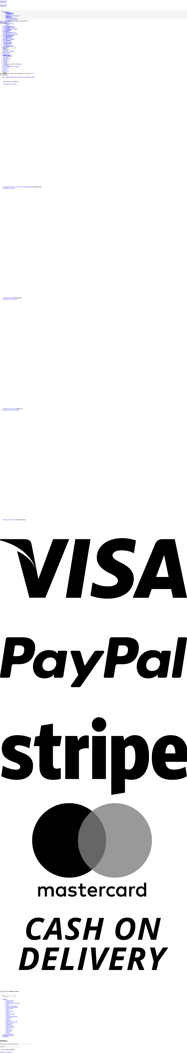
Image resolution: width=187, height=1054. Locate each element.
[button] (3, 22)
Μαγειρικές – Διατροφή (12, 34)
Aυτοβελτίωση (9, 14)
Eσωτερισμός (6, 28)
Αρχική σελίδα (3, 21)
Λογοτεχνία (6, 50)
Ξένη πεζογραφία (10, 39)
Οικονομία (5, 57)
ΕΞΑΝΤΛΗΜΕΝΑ (7, 36)
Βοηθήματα (6, 31)
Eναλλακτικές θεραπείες (12, 19)
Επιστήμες (5, 38)
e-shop (5, 999)
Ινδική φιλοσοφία (7, 43)
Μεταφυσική (6, 53)
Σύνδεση (12, 1049)
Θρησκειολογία (10, 23)
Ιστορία (5, 44)
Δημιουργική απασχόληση (12, 15)
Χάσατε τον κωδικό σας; (6, 1052)
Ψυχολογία (6, 71)
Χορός (7, 44)
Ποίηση (5, 63)
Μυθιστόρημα (9, 38)
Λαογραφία (6, 47)
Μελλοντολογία (7, 52)
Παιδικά (5, 60)
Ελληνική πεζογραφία (11, 18)
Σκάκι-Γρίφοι (9, 42)
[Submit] (3, 998)
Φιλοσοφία (5, 68)
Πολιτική (5, 64)
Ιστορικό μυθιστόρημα (11, 29)
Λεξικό (4, 48)
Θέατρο (8, 22)
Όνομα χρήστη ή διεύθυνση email (9, 1044)
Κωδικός (2, 1046)
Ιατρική (7, 25)
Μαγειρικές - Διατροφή (8, 51)
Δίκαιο (4, 34)
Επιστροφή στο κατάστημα (13, 66)
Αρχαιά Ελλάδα (7, 30)
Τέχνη (4, 67)
